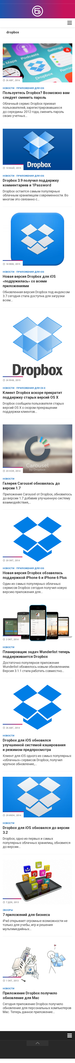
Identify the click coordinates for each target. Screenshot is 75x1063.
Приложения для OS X (30, 388)
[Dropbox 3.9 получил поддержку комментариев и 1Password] (37, 149)
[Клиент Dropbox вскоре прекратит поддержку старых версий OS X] (37, 347)
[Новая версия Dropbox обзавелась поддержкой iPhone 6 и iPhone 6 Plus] (37, 539)
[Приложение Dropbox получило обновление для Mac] (37, 962)
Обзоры (8, 910)
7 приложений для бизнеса (26, 915)
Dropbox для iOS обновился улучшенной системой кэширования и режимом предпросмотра (34, 745)
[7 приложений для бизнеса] (37, 882)
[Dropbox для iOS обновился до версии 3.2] (37, 797)
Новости (8, 88)
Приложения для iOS (30, 88)
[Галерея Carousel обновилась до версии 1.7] (37, 448)
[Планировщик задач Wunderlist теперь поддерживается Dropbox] (37, 623)
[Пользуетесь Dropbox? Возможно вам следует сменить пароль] (37, 62)
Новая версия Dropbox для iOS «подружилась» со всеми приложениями (29, 281)
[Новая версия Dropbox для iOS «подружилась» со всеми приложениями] (37, 239)
